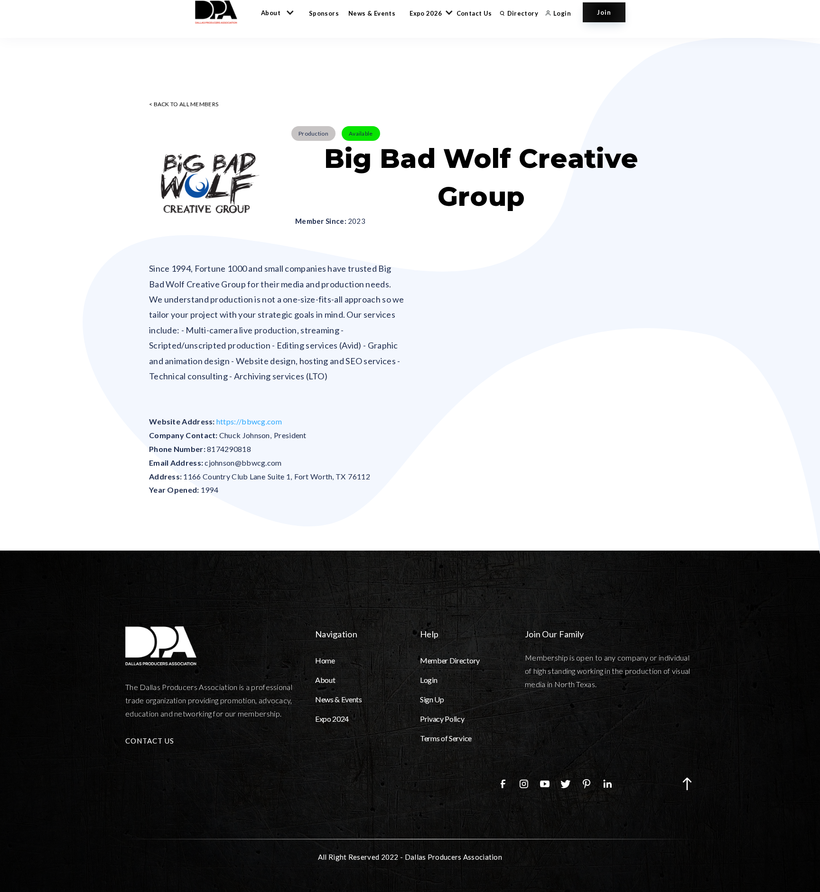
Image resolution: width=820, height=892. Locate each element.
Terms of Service (446, 738)
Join (604, 12)
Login (428, 679)
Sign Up (432, 699)
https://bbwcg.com (249, 421)
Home (325, 660)
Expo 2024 (332, 718)
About (325, 679)
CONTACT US (149, 740)
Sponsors (324, 13)
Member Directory (450, 660)
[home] (221, 12)
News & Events (371, 13)
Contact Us (474, 13)
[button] (275, 12)
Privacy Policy (442, 718)
